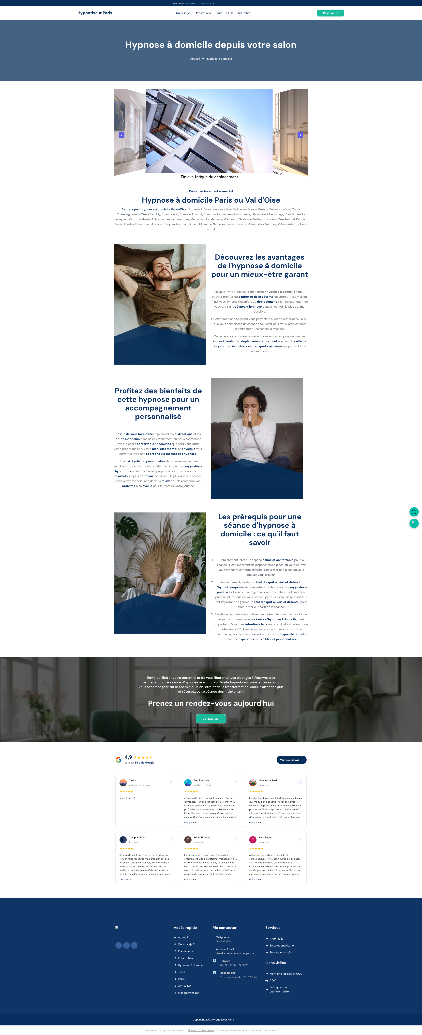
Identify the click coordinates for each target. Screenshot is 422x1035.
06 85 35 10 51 (207, 3)
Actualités (184, 986)
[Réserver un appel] (414, 511)
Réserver (329, 13)
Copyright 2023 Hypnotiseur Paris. (213, 1019)
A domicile (277, 938)
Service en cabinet (282, 952)
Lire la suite (190, 822)
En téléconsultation (282, 945)
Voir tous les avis (289, 759)
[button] (121, 135)
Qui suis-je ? (186, 944)
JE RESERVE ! (211, 718)
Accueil (195, 59)
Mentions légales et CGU (286, 973)
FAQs (181, 979)
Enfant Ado (185, 958)
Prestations (185, 951)
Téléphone (222, 937)
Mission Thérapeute (201, 1030)
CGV (273, 980)
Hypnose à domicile (191, 965)
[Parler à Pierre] (414, 523)
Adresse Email (225, 949)
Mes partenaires (188, 993)
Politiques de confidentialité (279, 989)
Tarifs (181, 972)
